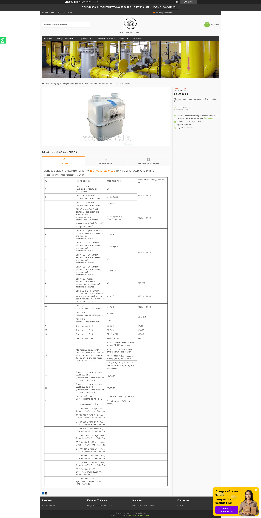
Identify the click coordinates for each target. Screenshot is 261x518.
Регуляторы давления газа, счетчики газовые (84, 83)
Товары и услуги (65, 39)
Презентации (86, 39)
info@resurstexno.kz (102, 170)
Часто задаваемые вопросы (144, 505)
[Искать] (87, 24)
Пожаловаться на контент (139, 515)
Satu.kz (142, 513)
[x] (46, 493)
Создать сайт (84, 2)
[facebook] (43, 493)
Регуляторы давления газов (99, 505)
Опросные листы (106, 39)
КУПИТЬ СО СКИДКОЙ (165, 7)
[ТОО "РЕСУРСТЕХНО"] (130, 23)
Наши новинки (48, 505)
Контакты (137, 39)
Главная (48, 39)
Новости (123, 39)
